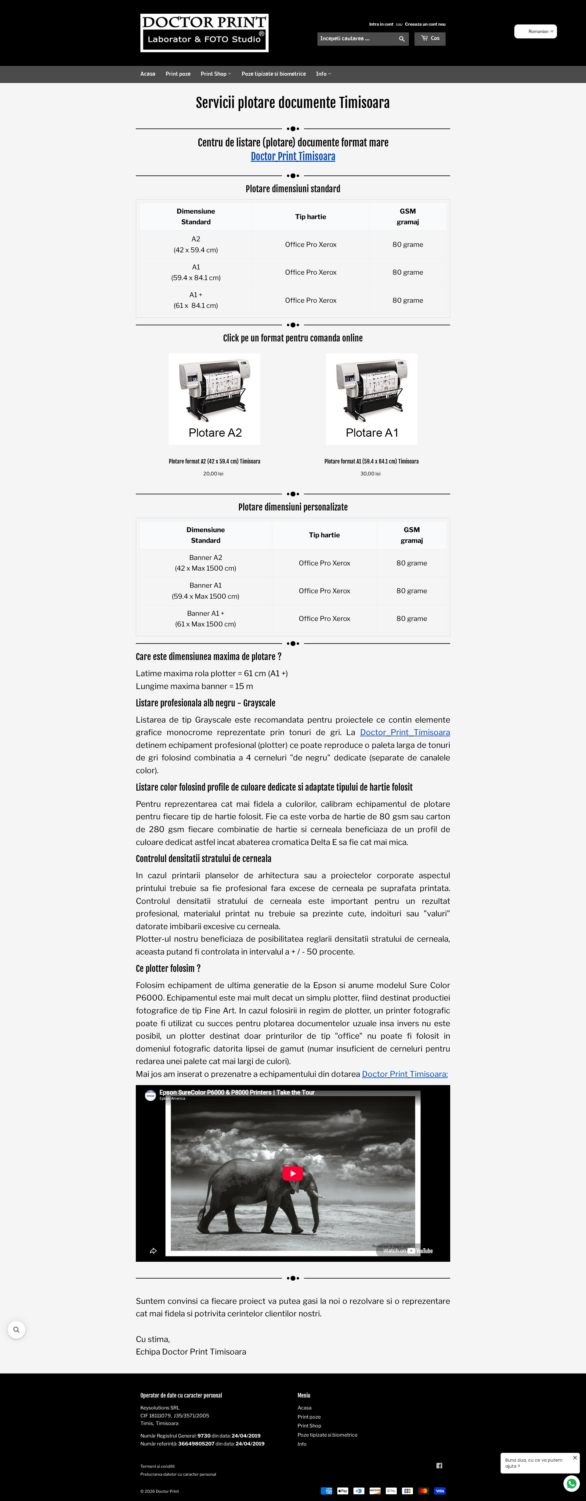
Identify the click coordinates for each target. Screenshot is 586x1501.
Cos (435, 38)
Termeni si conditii (157, 1466)
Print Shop (214, 74)
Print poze (178, 74)
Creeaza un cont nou (425, 24)
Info (322, 74)
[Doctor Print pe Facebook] (439, 1466)
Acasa (147, 74)
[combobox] (363, 39)
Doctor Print (167, 1491)
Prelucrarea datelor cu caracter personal (178, 1474)
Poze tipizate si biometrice (274, 74)
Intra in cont (381, 24)
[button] (16, 1330)
